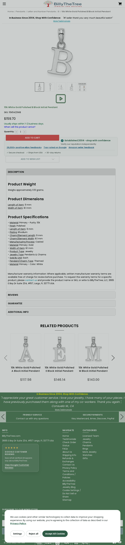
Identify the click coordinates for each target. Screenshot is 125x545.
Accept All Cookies (55, 533)
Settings (17, 533)
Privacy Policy (18, 523)
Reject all (33, 533)
